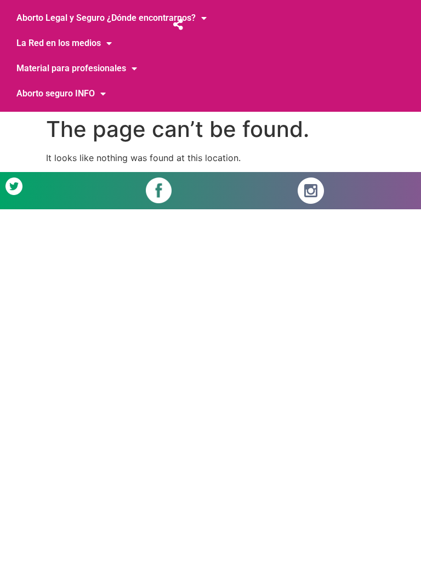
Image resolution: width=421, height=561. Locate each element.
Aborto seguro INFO (55, 93)
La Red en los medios (58, 43)
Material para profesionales (71, 68)
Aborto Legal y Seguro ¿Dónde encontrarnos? (106, 18)
